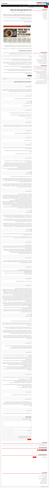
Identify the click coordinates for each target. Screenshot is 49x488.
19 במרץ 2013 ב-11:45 (28, 130)
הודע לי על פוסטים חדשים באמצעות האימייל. (24, 437)
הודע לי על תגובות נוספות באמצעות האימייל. (24, 436)
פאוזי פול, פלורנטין (38, 73)
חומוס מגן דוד (45, 58)
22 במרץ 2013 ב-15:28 (28, 352)
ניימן (30, 94)
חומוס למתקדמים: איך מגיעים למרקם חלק (39, 71)
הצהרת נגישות (35, 5)
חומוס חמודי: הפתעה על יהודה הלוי (42, 60)
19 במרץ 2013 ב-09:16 (28, 122)
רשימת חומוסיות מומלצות (43, 483)
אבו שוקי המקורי (21, 12)
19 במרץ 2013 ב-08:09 (28, 110)
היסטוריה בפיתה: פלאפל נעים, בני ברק (41, 59)
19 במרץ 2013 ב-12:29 (28, 137)
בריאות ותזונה (45, 16)
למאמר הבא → (5, 78)
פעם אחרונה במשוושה (36, 7)
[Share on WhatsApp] (48, 79)
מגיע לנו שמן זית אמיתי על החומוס (40, 82)
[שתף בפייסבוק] (48, 75)
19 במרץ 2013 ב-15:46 (28, 173)
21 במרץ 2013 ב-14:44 (28, 316)
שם (30, 427)
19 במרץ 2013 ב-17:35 (28, 212)
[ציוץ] (48, 77)
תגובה (30, 420)
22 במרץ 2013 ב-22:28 (28, 374)
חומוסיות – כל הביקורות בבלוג (43, 476)
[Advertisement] (40, 36)
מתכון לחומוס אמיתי (38, 76)
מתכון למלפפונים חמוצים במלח (42, 478)
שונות (46, 19)
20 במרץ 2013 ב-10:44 (28, 242)
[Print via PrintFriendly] (48, 81)
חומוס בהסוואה (9, 48)
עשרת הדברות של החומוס (43, 482)
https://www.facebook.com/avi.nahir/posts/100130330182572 (23, 133)
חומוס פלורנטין (45, 54)
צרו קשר (20, 5)
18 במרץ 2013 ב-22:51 (28, 86)
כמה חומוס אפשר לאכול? (38, 67)
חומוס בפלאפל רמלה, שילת (43, 63)
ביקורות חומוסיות (44, 14)
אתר (30, 433)
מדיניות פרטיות (30, 5)
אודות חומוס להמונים (41, 5)
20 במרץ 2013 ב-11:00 (28, 278)
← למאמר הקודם (28, 78)
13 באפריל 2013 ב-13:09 (28, 399)
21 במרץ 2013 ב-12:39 (28, 285)
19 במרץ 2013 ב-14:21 (28, 144)
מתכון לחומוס (45, 477)
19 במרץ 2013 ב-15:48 (28, 191)
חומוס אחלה (29, 75)
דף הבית (46, 5)
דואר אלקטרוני (29, 430)
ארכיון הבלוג (24, 5)
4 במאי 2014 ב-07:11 (28, 410)
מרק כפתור (27, 63)
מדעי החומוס (45, 15)
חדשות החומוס (14, 12)
